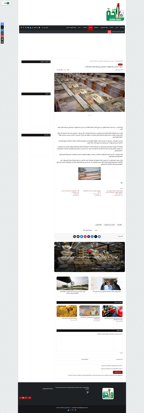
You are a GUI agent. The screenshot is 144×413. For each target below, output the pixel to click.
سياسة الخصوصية (48, 388)
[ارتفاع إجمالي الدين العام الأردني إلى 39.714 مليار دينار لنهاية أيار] (89, 310)
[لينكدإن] (92, 236)
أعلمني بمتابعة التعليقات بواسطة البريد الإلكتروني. (111, 365)
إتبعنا (47, 93)
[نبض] (30, 28)
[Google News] (87, 230)
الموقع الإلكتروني (84, 359)
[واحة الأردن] (115, 12)
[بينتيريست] (85, 236)
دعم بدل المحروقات (109, 225)
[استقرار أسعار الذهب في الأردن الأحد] (67, 311)
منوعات (85, 27)
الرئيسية (122, 27)
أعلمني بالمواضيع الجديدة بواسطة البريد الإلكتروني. (111, 368)
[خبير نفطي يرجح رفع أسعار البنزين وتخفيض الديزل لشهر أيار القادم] (112, 311)
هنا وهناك (96, 27)
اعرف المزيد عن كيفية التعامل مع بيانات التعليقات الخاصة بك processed (82, 375)
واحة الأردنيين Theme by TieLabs (62, 407)
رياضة (112, 27)
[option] (89, 257)
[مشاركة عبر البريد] (78, 236)
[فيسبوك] (99, 236)
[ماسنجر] (81, 236)
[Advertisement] (54, 12)
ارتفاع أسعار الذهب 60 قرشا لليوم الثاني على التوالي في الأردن (89, 257)
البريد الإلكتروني (119, 359)
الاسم (121, 353)
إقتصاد (90, 27)
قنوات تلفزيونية (104, 27)
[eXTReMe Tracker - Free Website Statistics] (87, 393)
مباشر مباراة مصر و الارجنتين (101, 31)
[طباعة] (74, 236)
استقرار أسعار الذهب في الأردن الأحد (69, 318)
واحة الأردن (98, 225)
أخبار (117, 27)
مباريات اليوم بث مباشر (71, 27)
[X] (95, 236)
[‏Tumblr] (88, 236)
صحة (79, 27)
